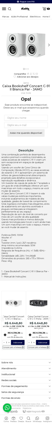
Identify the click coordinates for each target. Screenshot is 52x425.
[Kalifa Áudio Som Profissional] (25, 8)
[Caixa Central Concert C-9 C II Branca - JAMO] (13, 320)
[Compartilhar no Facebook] (28, 74)
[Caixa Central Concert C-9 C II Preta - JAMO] (38, 320)
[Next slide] (49, 45)
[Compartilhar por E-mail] (37, 74)
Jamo (26, 83)
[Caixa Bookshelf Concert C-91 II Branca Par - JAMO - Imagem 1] (26, 45)
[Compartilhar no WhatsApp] (31, 74)
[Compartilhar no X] (34, 74)
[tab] (24, 69)
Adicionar (17, 342)
